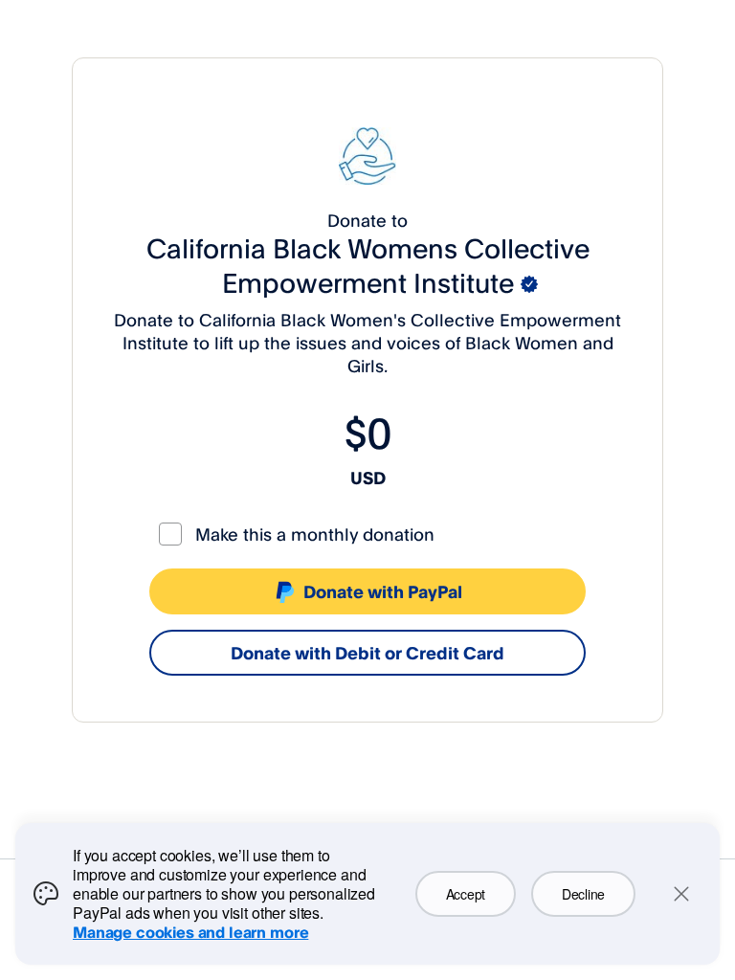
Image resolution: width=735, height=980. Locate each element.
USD (368, 477)
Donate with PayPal (382, 591)
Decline (583, 893)
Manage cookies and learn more (190, 932)
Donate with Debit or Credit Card (367, 652)
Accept (465, 893)
